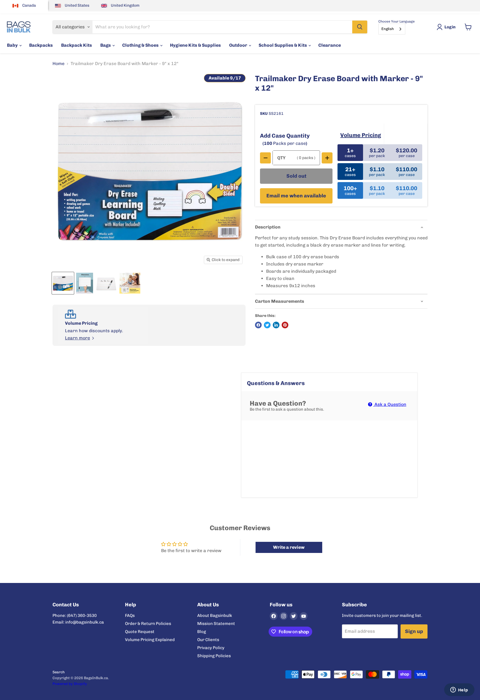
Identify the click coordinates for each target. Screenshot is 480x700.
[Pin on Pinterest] (285, 325)
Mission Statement (216, 623)
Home (58, 63)
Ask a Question (389, 404)
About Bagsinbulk (214, 615)
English (387, 29)
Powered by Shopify (69, 684)
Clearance (329, 45)
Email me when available (296, 196)
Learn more (77, 338)
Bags (106, 45)
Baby (13, 45)
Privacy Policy (210, 647)
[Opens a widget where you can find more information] (459, 690)
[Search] (359, 27)
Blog (201, 631)
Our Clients (208, 639)
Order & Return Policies (148, 623)
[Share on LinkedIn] (276, 325)
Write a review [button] (288, 547)
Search (58, 672)
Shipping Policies (214, 655)
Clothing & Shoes (140, 45)
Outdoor (238, 45)
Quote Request (139, 631)
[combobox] (391, 29)
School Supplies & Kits (283, 45)
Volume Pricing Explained (150, 639)
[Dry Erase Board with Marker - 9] (63, 283)
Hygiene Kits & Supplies (195, 45)
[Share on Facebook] (258, 325)
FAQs (130, 615)
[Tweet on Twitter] (267, 325)
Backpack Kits (76, 45)
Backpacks (41, 45)
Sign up (414, 631)
